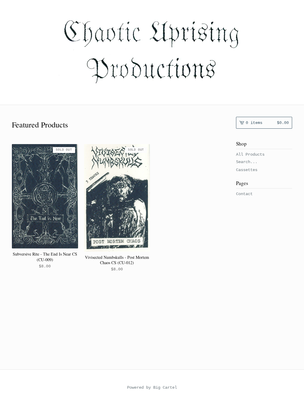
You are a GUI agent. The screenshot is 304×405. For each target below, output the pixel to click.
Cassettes (246, 170)
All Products (250, 154)
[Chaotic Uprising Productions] (152, 52)
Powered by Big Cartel (152, 387)
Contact (244, 194)
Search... (246, 162)
